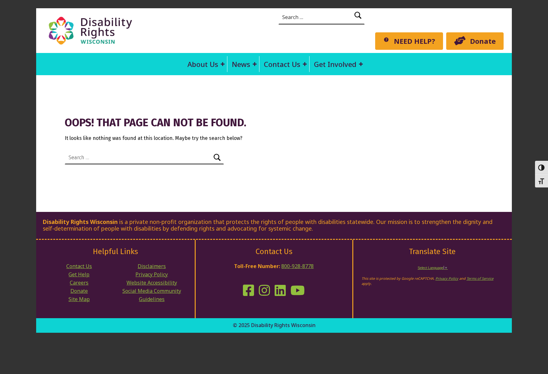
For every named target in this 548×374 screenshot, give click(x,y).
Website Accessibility (152, 282)
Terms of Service (479, 278)
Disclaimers (152, 266)
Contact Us (282, 64)
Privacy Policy (151, 274)
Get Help (78, 274)
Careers (79, 282)
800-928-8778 (297, 266)
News (241, 64)
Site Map (79, 299)
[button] (222, 64)
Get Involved (335, 64)
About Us (202, 64)
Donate (79, 290)
